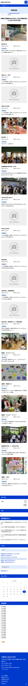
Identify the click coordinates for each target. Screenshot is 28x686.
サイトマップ (5, 669)
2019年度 (3, 618)
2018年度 (3, 620)
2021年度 (3, 615)
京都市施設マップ (4, 570)
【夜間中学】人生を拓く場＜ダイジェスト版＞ (10, 553)
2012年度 (3, 631)
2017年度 (3, 622)
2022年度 (3, 613)
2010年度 (3, 634)
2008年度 (3, 637)
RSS (4, 642)
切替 (25, 505)
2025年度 (3, 608)
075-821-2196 (7, 663)
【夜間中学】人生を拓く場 (6, 555)
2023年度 (3, 611)
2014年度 (3, 627)
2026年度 (3, 606)
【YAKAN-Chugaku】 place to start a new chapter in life (13, 558)
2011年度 (3, 632)
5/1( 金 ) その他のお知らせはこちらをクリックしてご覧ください (13, 539)
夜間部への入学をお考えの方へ (7, 562)
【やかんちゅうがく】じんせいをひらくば (9, 557)
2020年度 (3, 617)
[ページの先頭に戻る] (26, 684)
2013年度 (3, 629)
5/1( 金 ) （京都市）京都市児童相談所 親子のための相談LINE (13, 527)
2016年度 (3, 624)
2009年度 (3, 636)
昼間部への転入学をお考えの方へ (8, 560)
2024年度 (3, 610)
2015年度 (3, 625)
